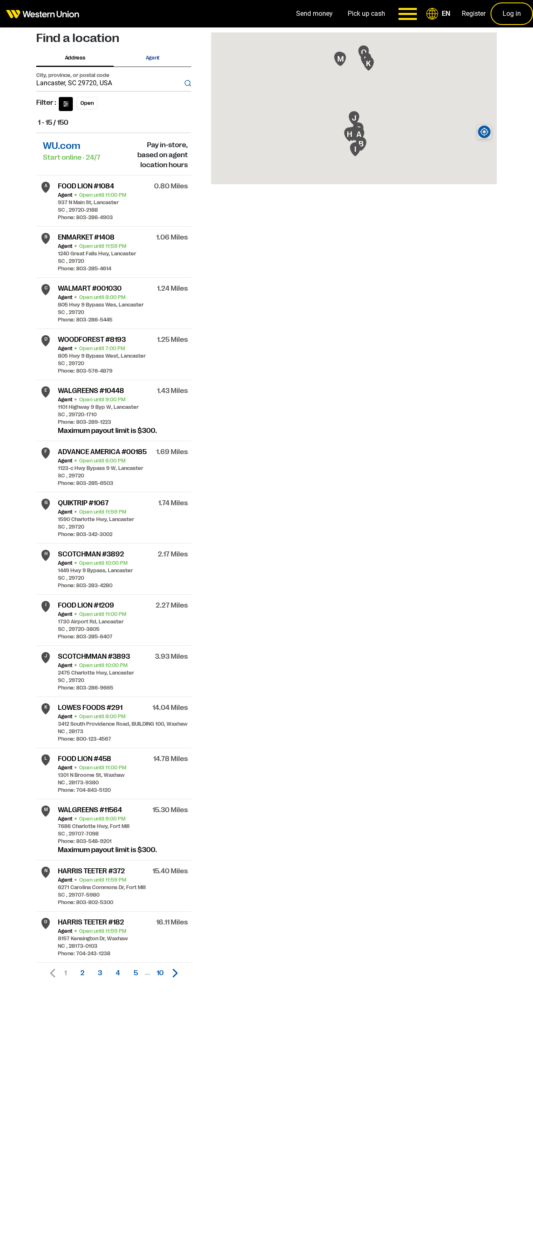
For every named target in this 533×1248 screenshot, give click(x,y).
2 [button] (82, 973)
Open (87, 103)
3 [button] (100, 973)
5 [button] (136, 973)
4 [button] (118, 973)
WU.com (61, 146)
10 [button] (160, 973)
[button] (440, 13)
